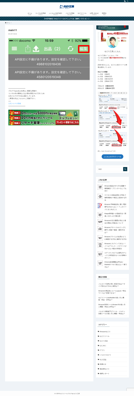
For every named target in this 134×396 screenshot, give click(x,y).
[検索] (127, 1)
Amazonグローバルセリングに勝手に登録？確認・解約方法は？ (115, 229)
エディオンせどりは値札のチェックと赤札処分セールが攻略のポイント (115, 255)
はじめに (103, 345)
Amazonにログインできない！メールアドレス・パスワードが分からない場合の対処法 (115, 246)
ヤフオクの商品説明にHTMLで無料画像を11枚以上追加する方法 (115, 197)
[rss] (125, 1)
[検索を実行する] (125, 169)
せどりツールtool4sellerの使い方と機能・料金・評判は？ (111, 298)
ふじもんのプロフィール (112, 156)
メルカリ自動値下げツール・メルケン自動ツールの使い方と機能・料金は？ (111, 312)
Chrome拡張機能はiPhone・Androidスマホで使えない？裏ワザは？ (115, 264)
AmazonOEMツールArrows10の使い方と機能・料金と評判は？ (111, 305)
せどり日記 (104, 341)
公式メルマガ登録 (14, 103)
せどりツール (104, 336)
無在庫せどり (104, 369)
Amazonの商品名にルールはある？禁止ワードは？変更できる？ (112, 292)
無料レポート (104, 373)
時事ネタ (103, 364)
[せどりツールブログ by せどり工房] (67, 7)
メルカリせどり (105, 355)
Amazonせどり (105, 331)
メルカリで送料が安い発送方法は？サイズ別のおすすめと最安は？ (111, 285)
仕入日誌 (103, 359)
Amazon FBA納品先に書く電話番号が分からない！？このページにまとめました (115, 206)
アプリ (102, 350)
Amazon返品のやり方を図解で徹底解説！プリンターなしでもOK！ (115, 188)
